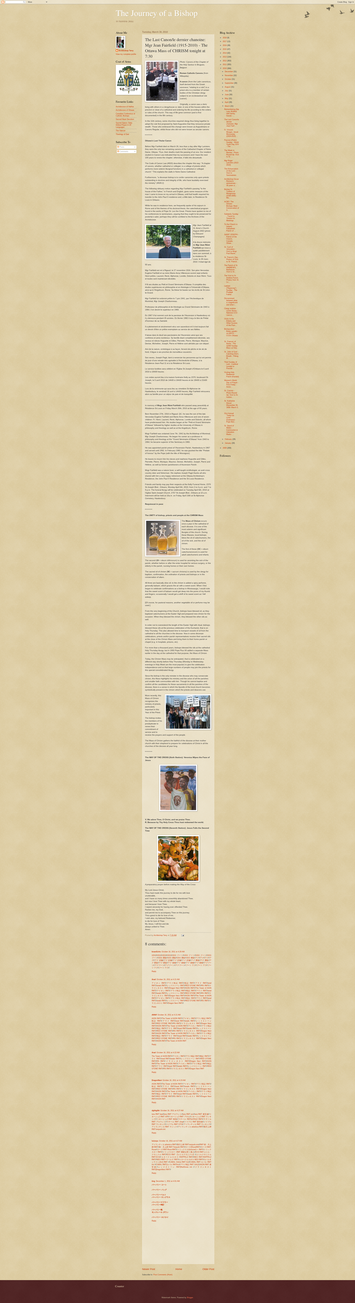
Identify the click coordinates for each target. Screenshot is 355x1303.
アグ (197, 958)
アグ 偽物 (172, 963)
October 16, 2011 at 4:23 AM (174, 1080)
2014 (225, 53)
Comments (123, 151)
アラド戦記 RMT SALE (189, 1164)
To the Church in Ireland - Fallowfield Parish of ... (230, 227)
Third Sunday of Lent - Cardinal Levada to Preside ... (231, 365)
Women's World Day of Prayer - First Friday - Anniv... (231, 383)
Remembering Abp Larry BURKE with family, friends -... (231, 112)
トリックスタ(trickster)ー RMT (190, 1149)
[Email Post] (183, 935)
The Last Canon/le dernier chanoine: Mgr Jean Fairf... (231, 122)
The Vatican (120, 131)
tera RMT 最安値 (201, 1114)
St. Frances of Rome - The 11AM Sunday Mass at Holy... (231, 344)
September (229, 83)
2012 (225, 61)
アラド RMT (201, 983)
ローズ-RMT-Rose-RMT (166, 1149)
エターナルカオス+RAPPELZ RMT (177, 1157)
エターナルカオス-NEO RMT (191, 1159)
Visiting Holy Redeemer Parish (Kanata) (231, 374)
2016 (225, 45)
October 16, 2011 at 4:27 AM (171, 1110)
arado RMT (161, 985)
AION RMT (189, 988)
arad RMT (180, 1021)
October (228, 79)
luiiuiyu (155, 1141)
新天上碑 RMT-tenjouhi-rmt (188, 1144)
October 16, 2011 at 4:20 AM (173, 952)
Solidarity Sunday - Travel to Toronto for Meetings (231, 217)
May (227, 98)
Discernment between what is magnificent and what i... (231, 301)
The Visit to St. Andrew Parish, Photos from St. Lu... (231, 279)
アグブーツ (159, 965)
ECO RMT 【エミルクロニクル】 (181, 1154)
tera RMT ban (157, 1114)
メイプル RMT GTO (174, 1124)
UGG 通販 (162, 958)
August (228, 87)
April (227, 102)
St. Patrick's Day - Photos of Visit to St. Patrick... (231, 259)
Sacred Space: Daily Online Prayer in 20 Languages (124, 125)
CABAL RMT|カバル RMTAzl (167, 1164)
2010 (225, 68)
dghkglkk (156, 1110)
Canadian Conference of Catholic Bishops (125, 115)
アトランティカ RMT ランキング (196, 1124)
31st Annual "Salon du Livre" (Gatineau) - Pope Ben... (230, 417)
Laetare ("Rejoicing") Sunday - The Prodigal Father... (230, 290)
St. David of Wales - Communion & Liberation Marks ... (231, 430)
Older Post (208, 1269)
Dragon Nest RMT (176, 988)
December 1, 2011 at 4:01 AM (168, 1181)
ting (153, 1181)
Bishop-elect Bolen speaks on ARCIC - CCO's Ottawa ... (231, 333)
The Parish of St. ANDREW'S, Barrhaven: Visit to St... (231, 268)
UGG (154, 955)
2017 (225, 41)
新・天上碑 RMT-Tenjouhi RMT (171, 1147)
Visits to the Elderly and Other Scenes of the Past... (230, 322)
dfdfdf (154, 1015)
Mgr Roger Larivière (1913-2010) (231, 163)
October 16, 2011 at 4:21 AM (168, 979)
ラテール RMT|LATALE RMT (190, 1119)
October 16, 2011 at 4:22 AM (168, 1052)
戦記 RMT (189, 983)
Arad (154, 979)
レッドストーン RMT (175, 985)
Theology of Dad (122, 134)
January (228, 443)
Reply (154, 971)
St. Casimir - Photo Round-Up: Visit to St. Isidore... (231, 394)
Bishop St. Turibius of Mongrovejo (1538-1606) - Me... (230, 193)
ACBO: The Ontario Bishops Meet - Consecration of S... (231, 206)
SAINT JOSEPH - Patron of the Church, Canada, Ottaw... (231, 238)
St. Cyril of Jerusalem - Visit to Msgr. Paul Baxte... (230, 250)
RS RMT (204, 985)
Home (178, 1269)
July (227, 91)
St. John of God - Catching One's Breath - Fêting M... (231, 355)
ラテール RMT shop (175, 1122)
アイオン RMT (158, 983)
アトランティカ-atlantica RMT (190, 1127)
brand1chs (156, 952)
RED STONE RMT (192, 985)
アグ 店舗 (159, 960)
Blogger (190, 1297)
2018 (225, 38)
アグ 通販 (195, 960)
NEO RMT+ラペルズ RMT (167, 1159)
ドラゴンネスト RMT (190, 1023)
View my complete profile (126, 54)
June (227, 95)
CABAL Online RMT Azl (179, 1162)
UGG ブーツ (177, 955)
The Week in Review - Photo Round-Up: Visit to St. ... (231, 153)
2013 (225, 57)
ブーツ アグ (191, 965)
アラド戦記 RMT (175, 983)
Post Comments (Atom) (162, 1275)
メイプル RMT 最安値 (193, 1122)
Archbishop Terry (126, 51)
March (227, 106)
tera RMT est (188, 1114)
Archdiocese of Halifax (125, 107)
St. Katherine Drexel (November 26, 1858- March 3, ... (231, 405)
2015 (225, 49)
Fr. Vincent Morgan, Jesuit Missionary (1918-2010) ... (231, 133)
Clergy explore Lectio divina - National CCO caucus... (231, 311)
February (228, 439)
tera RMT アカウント (173, 1114)
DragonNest (157, 1080)
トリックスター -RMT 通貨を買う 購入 (178, 1152)
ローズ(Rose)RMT (192, 1147)
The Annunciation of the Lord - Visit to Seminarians (231, 172)
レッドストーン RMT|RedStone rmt (175, 1167)
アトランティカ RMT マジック (164, 1127)
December (229, 71)
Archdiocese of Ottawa (125, 110)
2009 (225, 448)
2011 (225, 64)
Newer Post (148, 1269)
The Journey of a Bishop (157, 12)
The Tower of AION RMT (172, 1018)
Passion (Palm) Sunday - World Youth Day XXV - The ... (231, 143)
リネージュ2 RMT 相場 (167, 1119)
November (229, 75)
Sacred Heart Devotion (125, 119)
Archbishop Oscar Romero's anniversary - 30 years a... (231, 182)
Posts (121, 147)
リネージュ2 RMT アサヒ (179, 1117)
